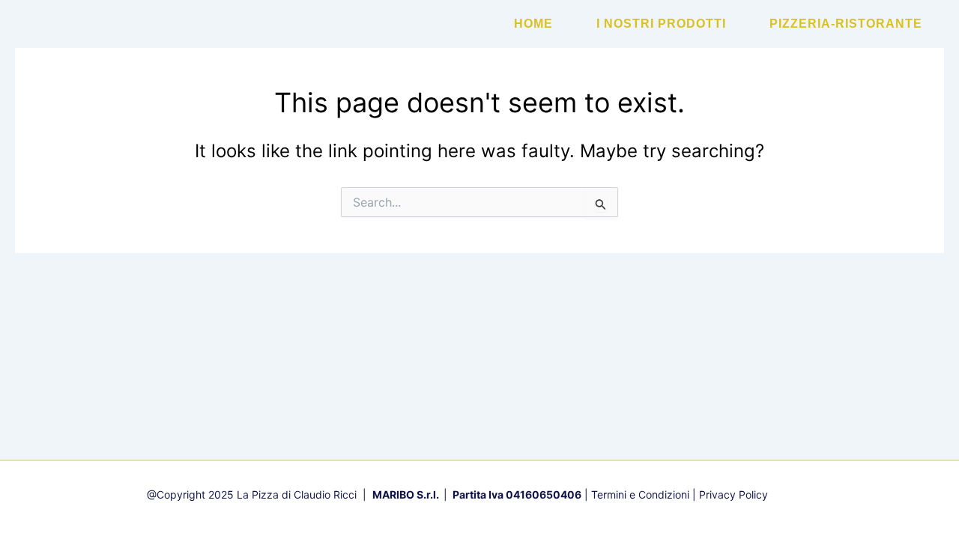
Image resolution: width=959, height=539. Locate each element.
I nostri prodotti (661, 23)
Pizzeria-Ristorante (845, 23)
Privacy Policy (733, 494)
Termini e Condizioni (640, 494)
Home (533, 23)
